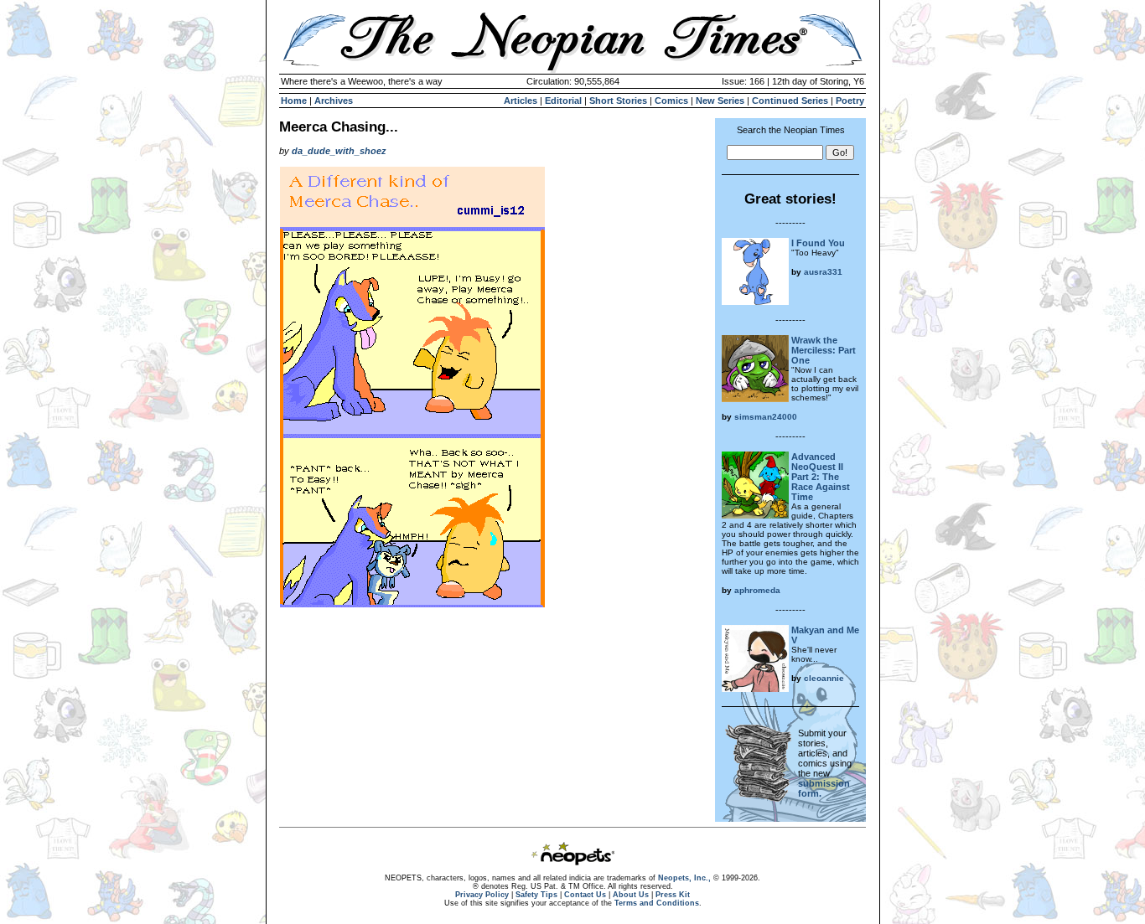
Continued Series (790, 100)
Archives (333, 100)
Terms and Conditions (656, 903)
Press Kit (672, 894)
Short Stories (618, 100)
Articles (520, 100)
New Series (720, 100)
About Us (631, 894)
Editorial (563, 100)
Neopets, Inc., (684, 878)
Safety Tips (536, 894)
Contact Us (585, 894)
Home (294, 100)
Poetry (850, 100)
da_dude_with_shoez (339, 151)
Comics (671, 100)
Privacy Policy (482, 894)
